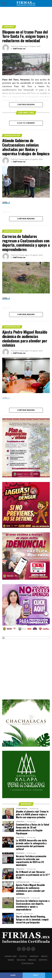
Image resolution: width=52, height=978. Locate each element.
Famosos (32, 960)
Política (23, 956)
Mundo (11, 960)
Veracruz (34, 956)
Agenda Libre (11, 956)
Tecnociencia (27, 963)
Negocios (21, 960)
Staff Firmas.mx (19, 49)
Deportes (43, 960)
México (44, 956)
